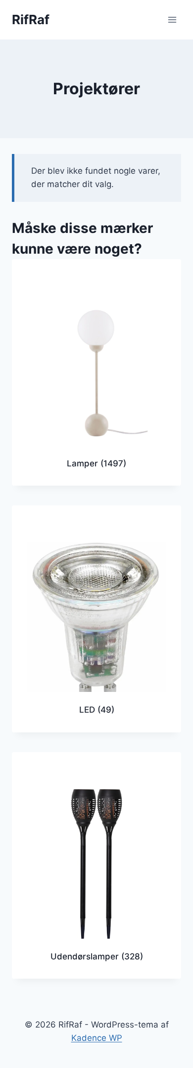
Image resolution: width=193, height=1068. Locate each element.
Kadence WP (96, 1038)
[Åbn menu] (172, 19)
